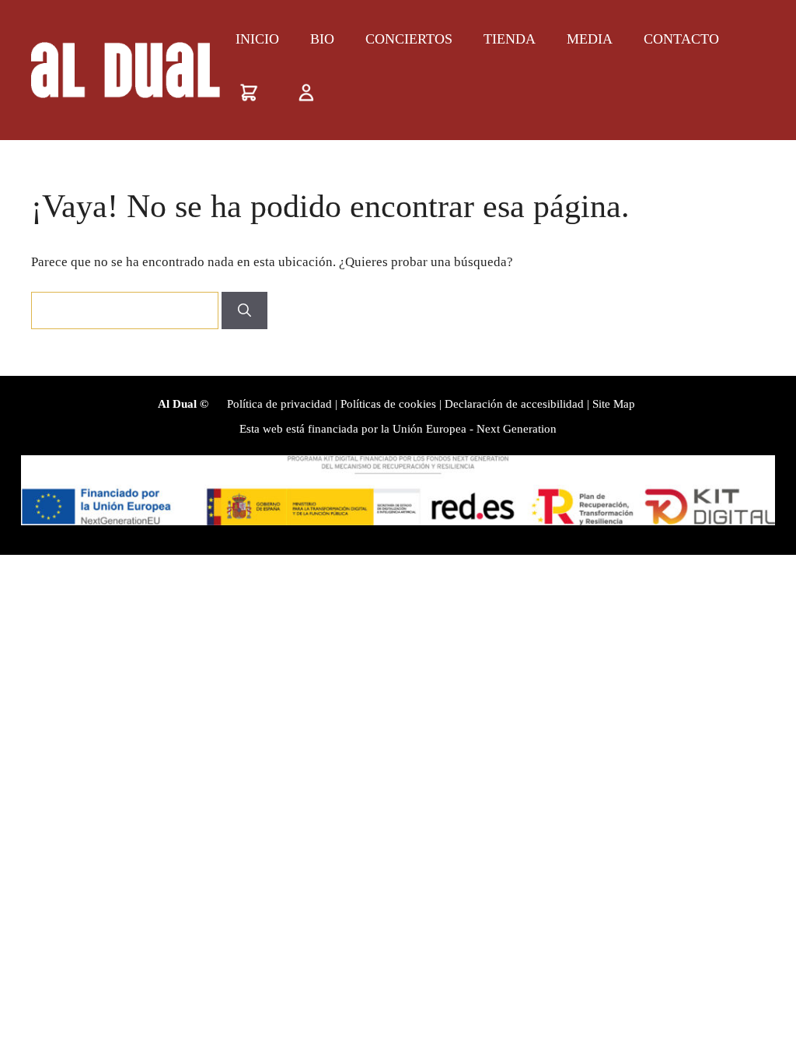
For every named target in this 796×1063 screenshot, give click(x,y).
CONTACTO (681, 39)
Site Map (613, 404)
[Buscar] (244, 310)
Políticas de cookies (388, 404)
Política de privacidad (279, 404)
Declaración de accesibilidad (514, 404)
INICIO (257, 39)
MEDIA (590, 39)
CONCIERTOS (408, 39)
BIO (322, 39)
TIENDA (510, 39)
